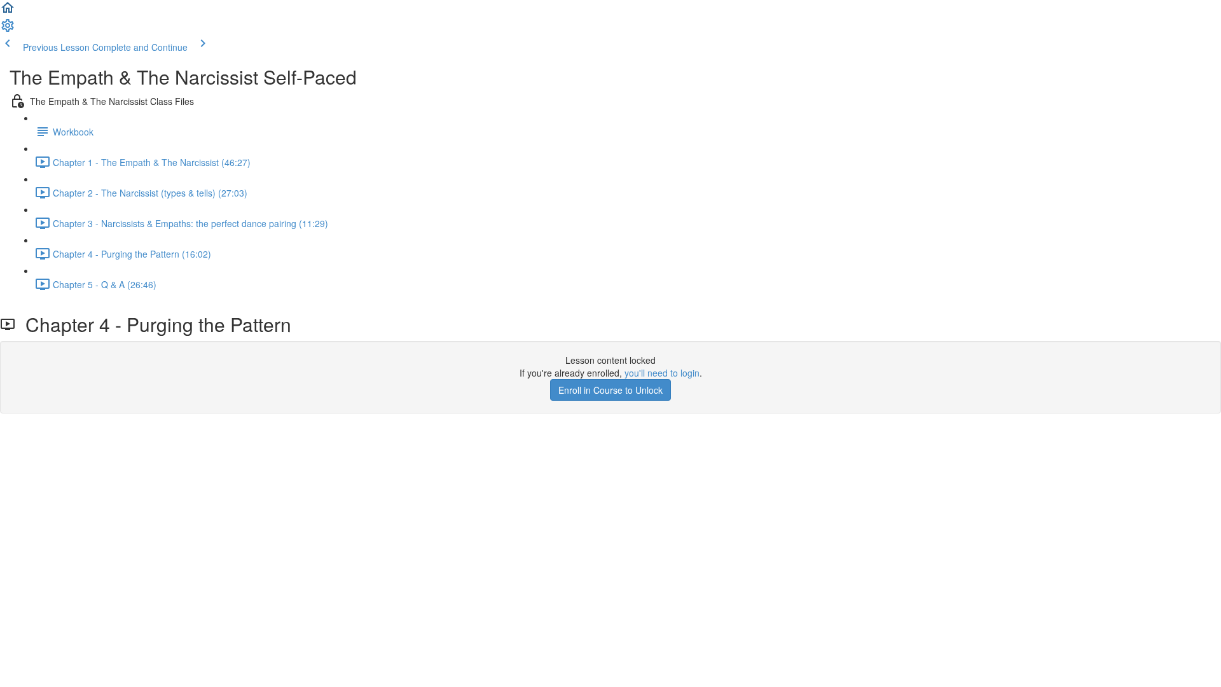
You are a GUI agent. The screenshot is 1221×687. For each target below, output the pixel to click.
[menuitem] (7, 29)
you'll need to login (662, 372)
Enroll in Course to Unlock (610, 390)
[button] (7, 11)
